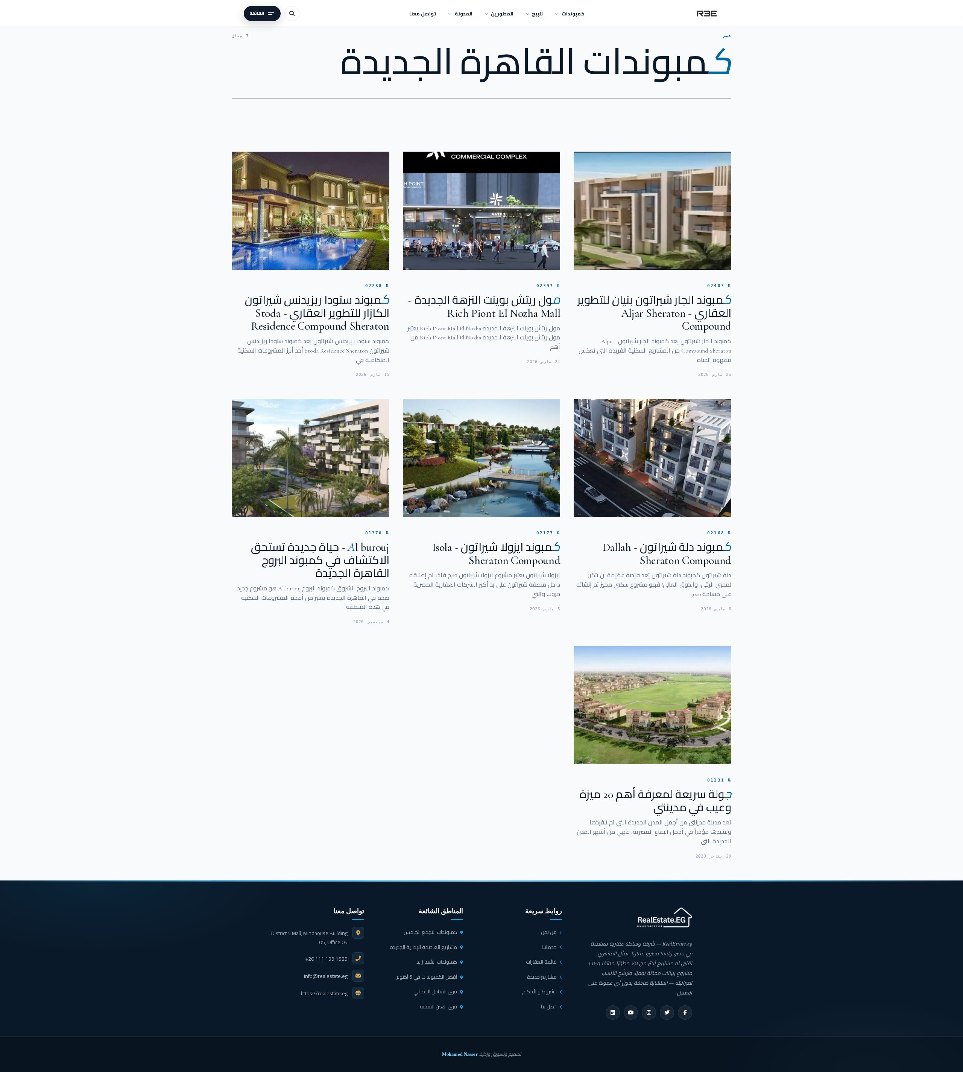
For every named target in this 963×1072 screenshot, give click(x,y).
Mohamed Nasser (460, 1054)
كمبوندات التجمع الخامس (430, 932)
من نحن (549, 932)
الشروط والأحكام (539, 991)
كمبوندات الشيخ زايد (436, 962)
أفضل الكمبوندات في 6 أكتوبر (426, 977)
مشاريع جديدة (542, 977)
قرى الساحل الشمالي (435, 991)
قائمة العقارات (541, 962)
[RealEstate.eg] (706, 13)
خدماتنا (549, 947)
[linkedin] (613, 1012)
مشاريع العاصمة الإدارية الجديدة (423, 947)
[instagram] (649, 1012)
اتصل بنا (549, 1006)
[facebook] (685, 1012)
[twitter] (667, 1012)
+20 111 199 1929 (326, 959)
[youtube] (631, 1012)
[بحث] (291, 13)
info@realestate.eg (326, 976)
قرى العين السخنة (438, 1006)
